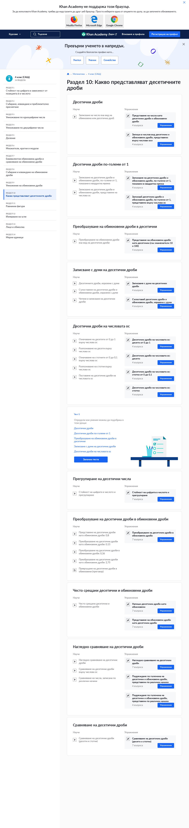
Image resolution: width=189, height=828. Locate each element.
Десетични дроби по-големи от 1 (101, 164)
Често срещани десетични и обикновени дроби (112, 590)
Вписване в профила (133, 34)
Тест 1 (77, 414)
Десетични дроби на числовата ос (101, 326)
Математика (79, 74)
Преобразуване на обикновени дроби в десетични (115, 227)
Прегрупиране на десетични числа (102, 479)
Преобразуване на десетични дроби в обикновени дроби (120, 519)
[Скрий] (184, 2)
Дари (111, 34)
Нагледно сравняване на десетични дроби (108, 647)
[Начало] (68, 74)
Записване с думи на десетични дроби (105, 270)
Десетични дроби (87, 102)
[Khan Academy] (94, 34)
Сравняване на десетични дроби (100, 725)
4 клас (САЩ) (94, 74)
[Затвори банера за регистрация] (184, 44)
